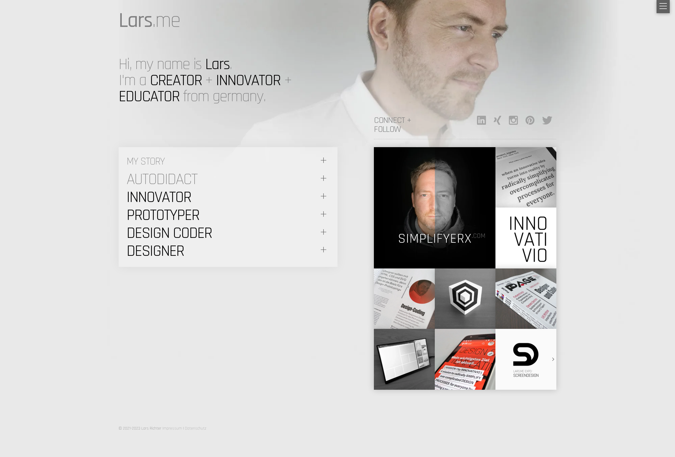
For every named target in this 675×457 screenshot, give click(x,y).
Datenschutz (195, 428)
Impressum (172, 428)
